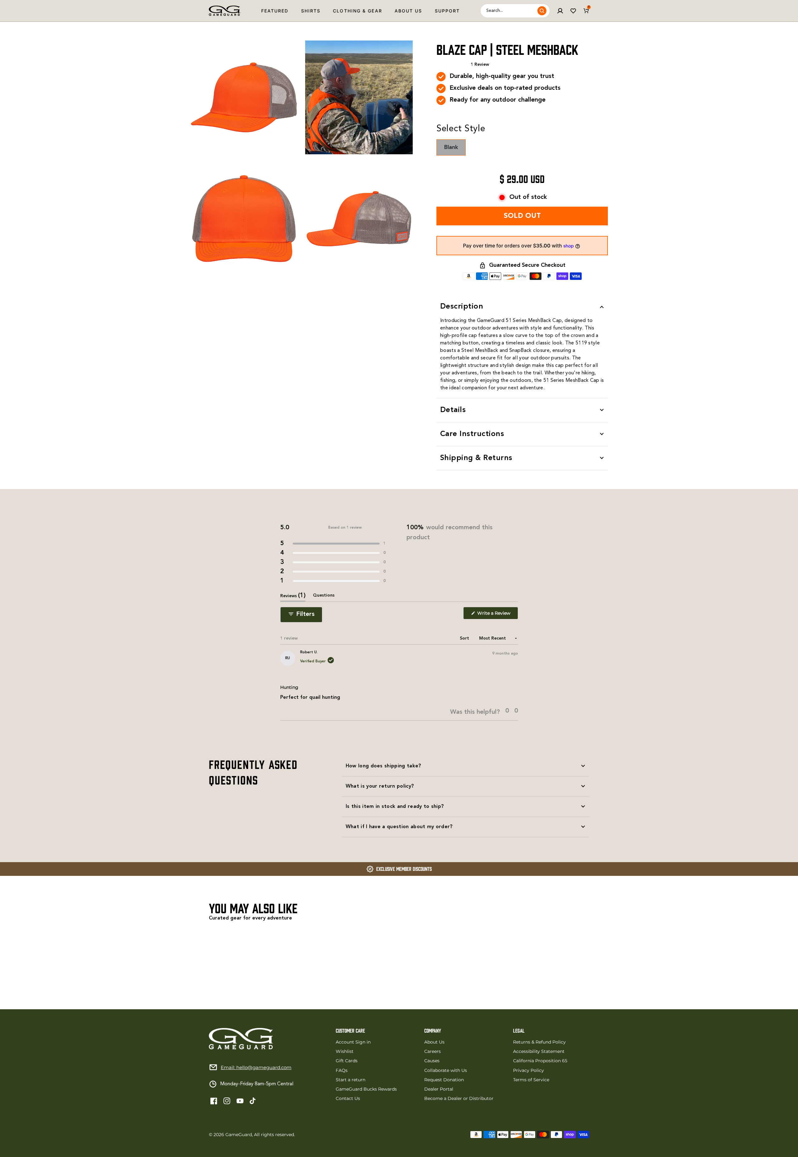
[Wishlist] (573, 10)
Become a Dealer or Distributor (458, 1098)
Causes (432, 1060)
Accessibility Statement (539, 1051)
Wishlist (344, 1051)
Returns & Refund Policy (539, 1042)
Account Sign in (353, 1042)
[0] (586, 10)
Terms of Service (531, 1080)
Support (447, 10)
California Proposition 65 (540, 1060)
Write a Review (497, 614)
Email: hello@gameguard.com (256, 1067)
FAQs (342, 1070)
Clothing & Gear (357, 10)
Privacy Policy (528, 1070)
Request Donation (444, 1080)
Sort (465, 638)
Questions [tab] (323, 597)
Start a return (350, 1080)
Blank (455, 150)
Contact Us (348, 1098)
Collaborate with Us (445, 1070)
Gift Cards (347, 1060)
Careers (432, 1051)
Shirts (311, 10)
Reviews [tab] (292, 597)
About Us (408, 10)
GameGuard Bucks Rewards (366, 1089)
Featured (275, 10)
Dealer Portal (438, 1089)
